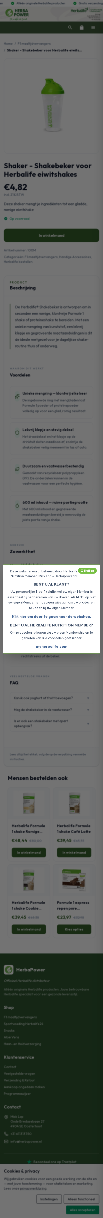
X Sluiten (87, 570)
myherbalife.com (51, 646)
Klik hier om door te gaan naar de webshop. (51, 616)
